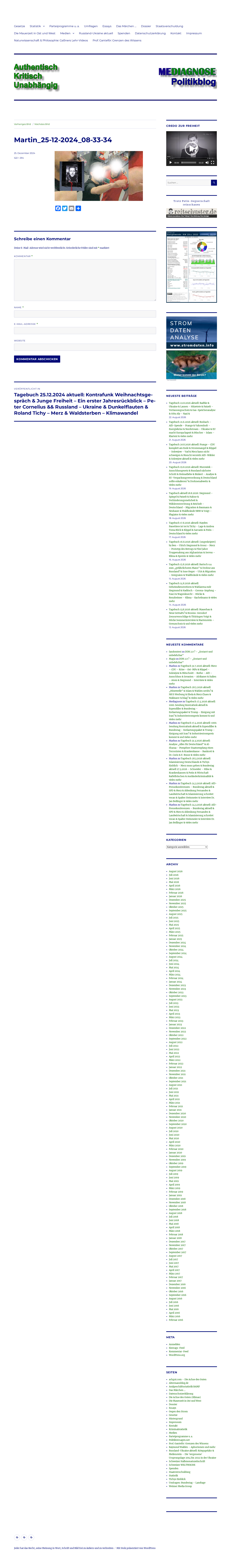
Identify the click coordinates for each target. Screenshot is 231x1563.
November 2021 (177, 1074)
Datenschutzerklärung (150, 33)
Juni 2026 (174, 878)
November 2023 (177, 988)
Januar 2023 (175, 1024)
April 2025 (174, 928)
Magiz (172, 658)
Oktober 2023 (176, 992)
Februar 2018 (176, 1234)
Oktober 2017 (176, 1248)
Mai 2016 (174, 1309)
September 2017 (177, 1252)
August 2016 (175, 1298)
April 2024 (174, 971)
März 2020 (174, 1145)
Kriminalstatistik (178, 1429)
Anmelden (174, 1344)
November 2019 (177, 1159)
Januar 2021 (175, 1110)
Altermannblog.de (178, 1383)
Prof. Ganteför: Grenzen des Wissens (117, 40)
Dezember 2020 (177, 1113)
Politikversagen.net (179, 1440)
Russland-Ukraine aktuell (96, 33)
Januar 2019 (175, 1195)
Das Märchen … (126, 26)
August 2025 (175, 914)
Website (20, 340)
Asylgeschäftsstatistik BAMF (184, 1386)
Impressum (194, 33)
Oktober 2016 (176, 1291)
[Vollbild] (212, 162)
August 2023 (175, 999)
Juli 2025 (173, 917)
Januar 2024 (175, 981)
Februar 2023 (176, 1021)
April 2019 (174, 1184)
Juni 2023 (174, 1006)
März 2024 (174, 974)
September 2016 (177, 1295)
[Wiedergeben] (170, 162)
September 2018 (177, 1209)
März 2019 (174, 1188)
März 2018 (174, 1231)
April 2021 (174, 1099)
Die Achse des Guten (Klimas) (185, 1397)
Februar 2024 (176, 978)
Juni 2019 (174, 1177)
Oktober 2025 (176, 907)
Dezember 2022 (177, 1028)
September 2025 (178, 910)
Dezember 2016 (177, 1284)
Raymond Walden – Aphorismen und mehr (192, 1447)
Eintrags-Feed (176, 1348)
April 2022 (174, 1056)
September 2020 (178, 1124)
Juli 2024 (173, 960)
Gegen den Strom (178, 1411)
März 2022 (174, 1060)
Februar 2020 (176, 1149)
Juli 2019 (173, 1174)
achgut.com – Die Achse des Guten (187, 1379)
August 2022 (175, 1042)
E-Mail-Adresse (26, 324)
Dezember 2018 (177, 1199)
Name (19, 307)
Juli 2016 (173, 1302)
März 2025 (174, 932)
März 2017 (174, 1273)
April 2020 (174, 1142)
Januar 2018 (175, 1238)
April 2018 (174, 1227)
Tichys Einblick (177, 1479)
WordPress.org (177, 1355)
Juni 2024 (174, 964)
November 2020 (177, 1117)
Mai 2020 (174, 1138)
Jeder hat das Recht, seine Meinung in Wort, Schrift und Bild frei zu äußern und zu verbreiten (63, 1548)
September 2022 (178, 1038)
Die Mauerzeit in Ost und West (34, 33)
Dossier (146, 26)
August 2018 (175, 1213)
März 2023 (174, 1017)
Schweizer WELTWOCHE (182, 1464)
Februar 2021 (176, 1106)
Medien (65, 33)
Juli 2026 (174, 875)
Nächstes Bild (42, 124)
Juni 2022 (174, 1049)
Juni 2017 (174, 1263)
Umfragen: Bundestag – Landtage (187, 1482)
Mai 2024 (174, 967)
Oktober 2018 (176, 1206)
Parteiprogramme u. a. (64, 26)
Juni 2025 (174, 921)
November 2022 (177, 1031)
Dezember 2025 (177, 899)
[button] (191, 148)
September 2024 (178, 953)
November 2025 (177, 903)
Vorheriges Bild (22, 124)
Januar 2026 (175, 896)
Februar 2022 (176, 1063)
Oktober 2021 (176, 1077)
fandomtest (175, 651)
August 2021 (175, 1085)
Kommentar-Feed (178, 1351)
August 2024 (175, 956)
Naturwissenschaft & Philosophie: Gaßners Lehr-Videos (51, 40)
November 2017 (177, 1245)
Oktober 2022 (176, 1035)
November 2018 (177, 1202)
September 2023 (177, 996)
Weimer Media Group (180, 1486)
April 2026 (174, 885)
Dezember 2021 (177, 1070)
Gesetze (19, 26)
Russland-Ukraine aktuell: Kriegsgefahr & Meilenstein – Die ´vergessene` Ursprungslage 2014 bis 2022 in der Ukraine (192, 1454)
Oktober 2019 (176, 1163)
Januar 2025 (175, 939)
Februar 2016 (176, 1320)
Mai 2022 (174, 1053)
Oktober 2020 (176, 1120)
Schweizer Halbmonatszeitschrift (187, 1461)
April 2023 (174, 1013)
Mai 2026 (174, 882)
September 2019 (177, 1166)
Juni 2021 (174, 1092)
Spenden (124, 33)
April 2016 (174, 1312)
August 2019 (175, 1170)
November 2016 (177, 1288)
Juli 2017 (173, 1259)
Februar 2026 (176, 892)
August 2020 (175, 1127)
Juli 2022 (173, 1045)
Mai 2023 (174, 1010)
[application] (191, 148)
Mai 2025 (174, 924)
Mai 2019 (174, 1181)
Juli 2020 (173, 1131)
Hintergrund (176, 1418)
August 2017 (175, 1255)
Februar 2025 (176, 935)
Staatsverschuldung (169, 26)
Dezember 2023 (177, 985)
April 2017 (174, 1270)
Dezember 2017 (177, 1241)
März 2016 (174, 1316)
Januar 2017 (175, 1280)
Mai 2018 (174, 1223)
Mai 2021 (174, 1095)
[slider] (189, 162)
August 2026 (176, 871)
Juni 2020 (174, 1134)
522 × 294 (19, 157)
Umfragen (91, 26)
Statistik (35, 26)
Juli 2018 (173, 1216)
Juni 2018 (174, 1220)
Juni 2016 (174, 1305)
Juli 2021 (173, 1088)
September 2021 (177, 1081)
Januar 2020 (175, 1152)
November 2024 (177, 946)
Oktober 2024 (176, 949)
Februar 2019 (176, 1191)
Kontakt (175, 33)
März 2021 (174, 1102)
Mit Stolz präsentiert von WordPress (136, 1548)
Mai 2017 (174, 1266)
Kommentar (23, 256)
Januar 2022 (175, 1067)
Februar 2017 (176, 1277)
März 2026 (175, 889)
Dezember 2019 (177, 1156)
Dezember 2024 (177, 942)
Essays (106, 26)
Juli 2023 (173, 1003)
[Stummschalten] (207, 162)
